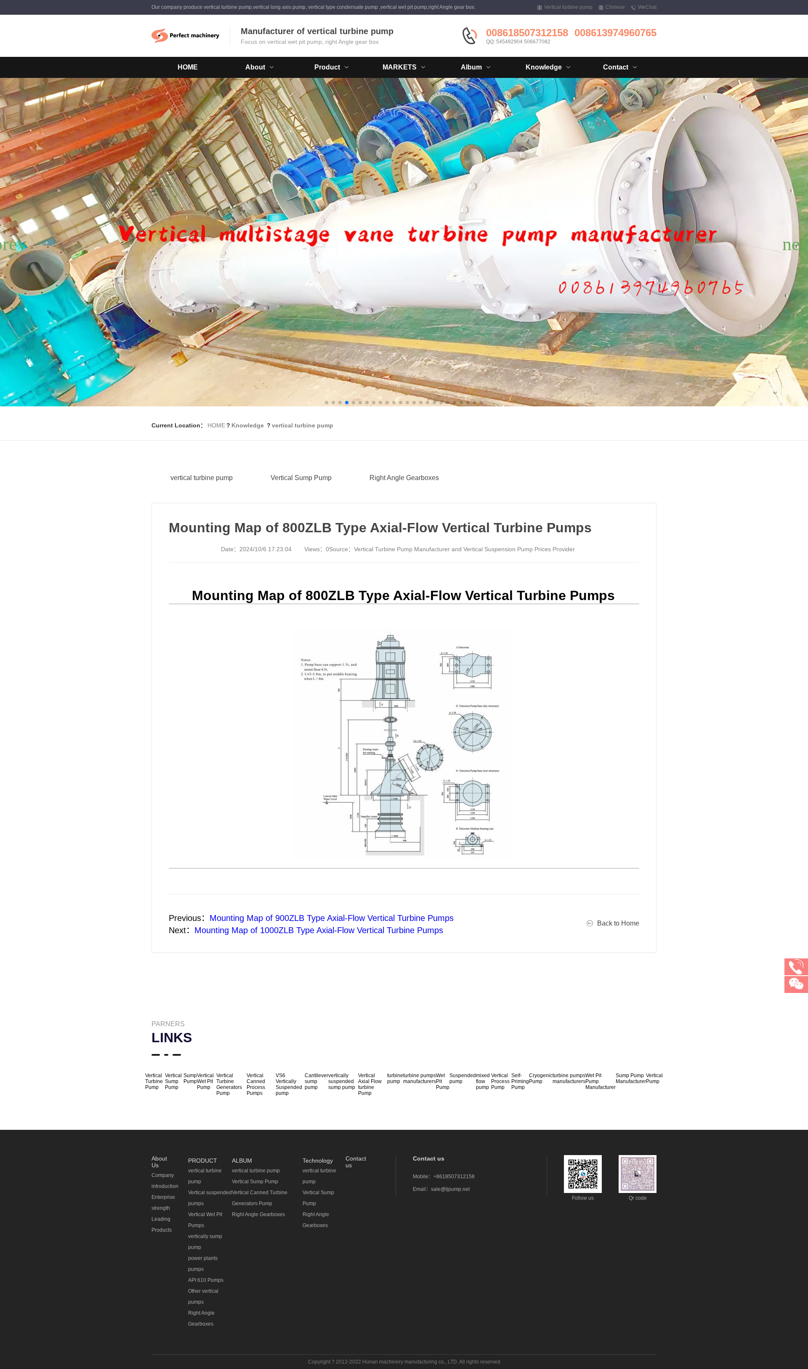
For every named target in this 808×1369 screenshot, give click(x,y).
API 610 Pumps (205, 1280)
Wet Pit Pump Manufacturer (600, 1081)
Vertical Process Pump (500, 1081)
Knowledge (247, 425)
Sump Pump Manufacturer (631, 1078)
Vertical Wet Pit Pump (205, 1081)
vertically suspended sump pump (341, 1081)
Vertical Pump (654, 1078)
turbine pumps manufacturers (419, 1078)
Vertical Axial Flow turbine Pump (370, 1084)
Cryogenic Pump (541, 1078)
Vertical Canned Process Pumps (256, 1084)
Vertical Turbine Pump (154, 1081)
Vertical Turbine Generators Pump (229, 1084)
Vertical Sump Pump (301, 477)
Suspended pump (462, 1078)
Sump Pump (190, 1078)
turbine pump (395, 1078)
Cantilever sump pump (316, 1081)
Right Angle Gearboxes (404, 477)
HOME (188, 67)
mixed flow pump (483, 1081)
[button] (326, 402)
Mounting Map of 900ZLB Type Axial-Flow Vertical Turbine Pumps (332, 918)
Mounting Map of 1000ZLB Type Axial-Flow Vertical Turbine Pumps (318, 930)
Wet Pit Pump (442, 1081)
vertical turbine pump (302, 425)
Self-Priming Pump (520, 1081)
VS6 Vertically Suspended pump (289, 1084)
